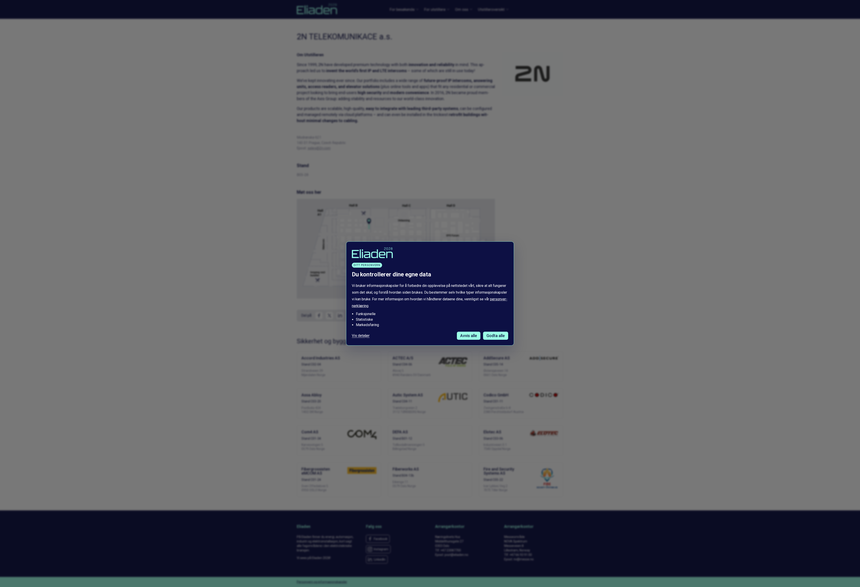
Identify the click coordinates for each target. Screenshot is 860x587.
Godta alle (495, 335)
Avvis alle (468, 335)
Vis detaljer (361, 336)
